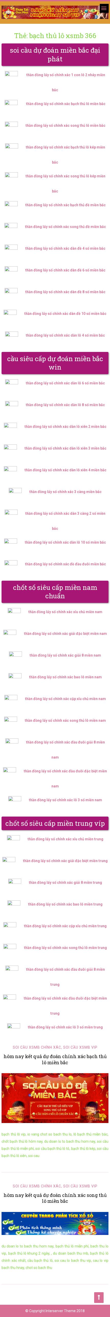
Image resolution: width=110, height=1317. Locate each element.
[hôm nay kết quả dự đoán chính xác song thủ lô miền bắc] (55, 1223)
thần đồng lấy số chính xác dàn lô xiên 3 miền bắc (65, 448)
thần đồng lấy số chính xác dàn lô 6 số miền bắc (65, 383)
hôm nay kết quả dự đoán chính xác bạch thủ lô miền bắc (55, 1059)
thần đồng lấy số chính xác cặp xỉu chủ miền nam (65, 699)
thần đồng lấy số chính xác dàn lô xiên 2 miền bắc (65, 427)
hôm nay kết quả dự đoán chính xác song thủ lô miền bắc (55, 1198)
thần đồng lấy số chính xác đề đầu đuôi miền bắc (65, 564)
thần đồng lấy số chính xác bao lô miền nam (65, 677)
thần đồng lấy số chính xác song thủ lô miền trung (65, 948)
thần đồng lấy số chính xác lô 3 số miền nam (65, 800)
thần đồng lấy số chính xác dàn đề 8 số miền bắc (65, 292)
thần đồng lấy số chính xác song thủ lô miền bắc (65, 125)
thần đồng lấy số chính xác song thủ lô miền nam (65, 720)
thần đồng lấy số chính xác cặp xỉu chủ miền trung (65, 926)
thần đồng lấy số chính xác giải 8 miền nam (65, 655)
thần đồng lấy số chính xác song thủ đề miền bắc (65, 227)
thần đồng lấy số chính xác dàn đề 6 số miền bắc (65, 270)
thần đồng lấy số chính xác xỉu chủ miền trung (65, 839)
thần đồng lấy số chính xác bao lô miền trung (65, 904)
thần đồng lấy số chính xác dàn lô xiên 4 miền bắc (65, 470)
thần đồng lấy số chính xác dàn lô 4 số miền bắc (65, 335)
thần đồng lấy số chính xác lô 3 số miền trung (65, 1027)
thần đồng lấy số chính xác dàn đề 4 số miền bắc (65, 248)
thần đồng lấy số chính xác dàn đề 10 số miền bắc (65, 314)
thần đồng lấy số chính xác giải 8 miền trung (65, 882)
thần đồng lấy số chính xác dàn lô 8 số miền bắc (65, 405)
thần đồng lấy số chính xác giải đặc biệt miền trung (65, 861)
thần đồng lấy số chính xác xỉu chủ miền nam (65, 612)
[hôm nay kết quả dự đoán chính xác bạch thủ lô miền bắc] (55, 1098)
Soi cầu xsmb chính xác (37, 1047)
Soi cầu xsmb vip (80, 1047)
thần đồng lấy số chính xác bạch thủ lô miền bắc (65, 104)
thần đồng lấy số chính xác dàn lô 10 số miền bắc (65, 542)
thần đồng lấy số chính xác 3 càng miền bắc (65, 492)
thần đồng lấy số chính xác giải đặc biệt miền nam (65, 634)
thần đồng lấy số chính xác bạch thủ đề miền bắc (65, 205)
